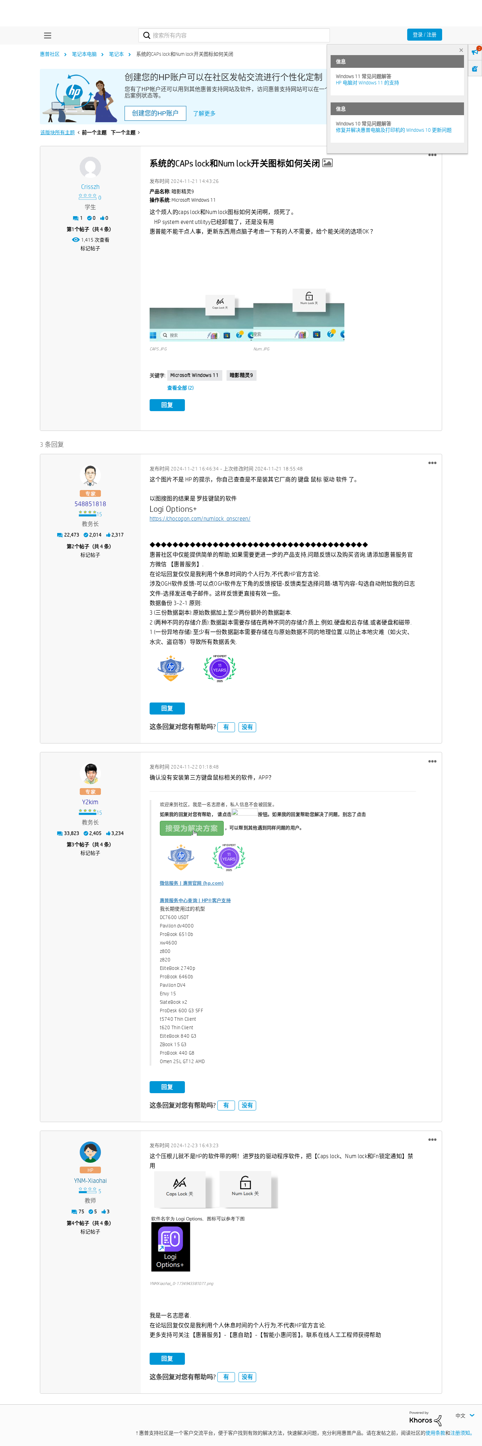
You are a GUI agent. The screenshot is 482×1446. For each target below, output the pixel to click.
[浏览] (46, 35)
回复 (167, 405)
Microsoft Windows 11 (194, 375)
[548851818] (90, 475)
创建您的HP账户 (155, 113)
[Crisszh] (90, 167)
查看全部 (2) (180, 388)
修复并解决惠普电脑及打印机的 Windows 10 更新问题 (394, 130)
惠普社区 (50, 54)
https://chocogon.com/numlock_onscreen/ (200, 518)
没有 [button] (247, 727)
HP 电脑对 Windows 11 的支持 (367, 82)
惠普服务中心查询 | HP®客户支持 (195, 900)
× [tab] (461, 50)
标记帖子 (90, 248)
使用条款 (435, 1433)
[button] (432, 155)
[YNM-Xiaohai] (90, 1152)
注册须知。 (462, 1433)
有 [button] (226, 727)
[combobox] (234, 35)
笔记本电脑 (84, 54)
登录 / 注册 (424, 34)
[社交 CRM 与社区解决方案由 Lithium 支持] (425, 1418)
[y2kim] (90, 773)
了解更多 (204, 114)
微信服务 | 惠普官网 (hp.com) (192, 883)
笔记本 (116, 54)
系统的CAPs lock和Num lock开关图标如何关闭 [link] (184, 54)
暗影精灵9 (241, 375)
